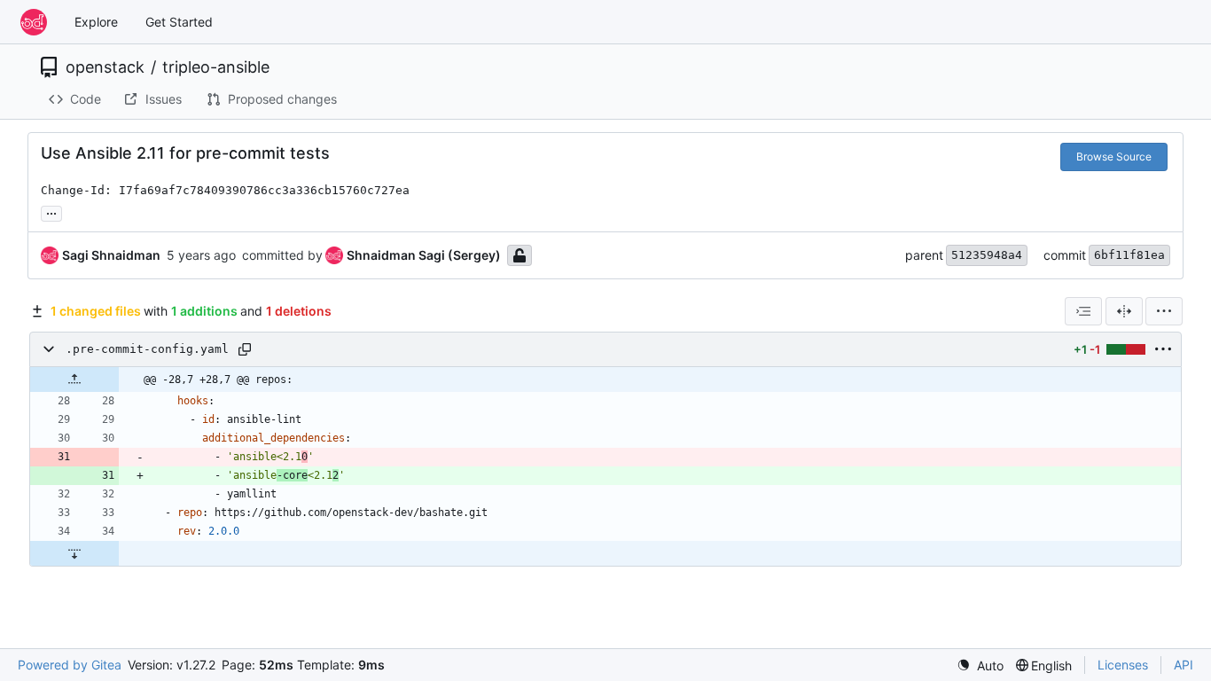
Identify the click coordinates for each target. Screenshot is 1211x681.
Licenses (1123, 664)
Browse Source (1114, 156)
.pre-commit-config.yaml (147, 349)
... (51, 211)
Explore (96, 21)
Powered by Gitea (69, 664)
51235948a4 (986, 255)
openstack (105, 67)
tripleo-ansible (216, 67)
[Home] (34, 22)
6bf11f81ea (1129, 255)
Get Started (179, 21)
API (1183, 664)
